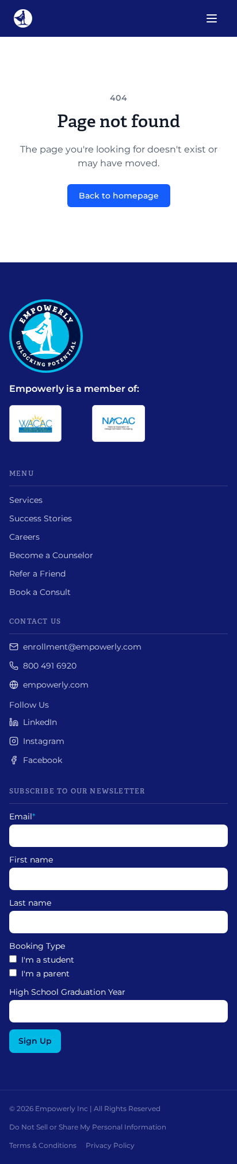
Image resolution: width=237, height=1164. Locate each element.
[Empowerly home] (23, 18)
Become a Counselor (51, 555)
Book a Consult (40, 592)
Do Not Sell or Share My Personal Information (87, 1127)
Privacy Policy (110, 1145)
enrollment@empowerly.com (82, 647)
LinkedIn (40, 722)
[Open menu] (211, 18)
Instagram (43, 741)
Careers (24, 537)
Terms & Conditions (43, 1145)
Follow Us (29, 705)
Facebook (42, 760)
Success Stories (40, 518)
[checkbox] (118, 966)
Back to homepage (119, 195)
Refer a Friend (37, 573)
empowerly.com (56, 685)
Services (26, 500)
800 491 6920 (50, 666)
